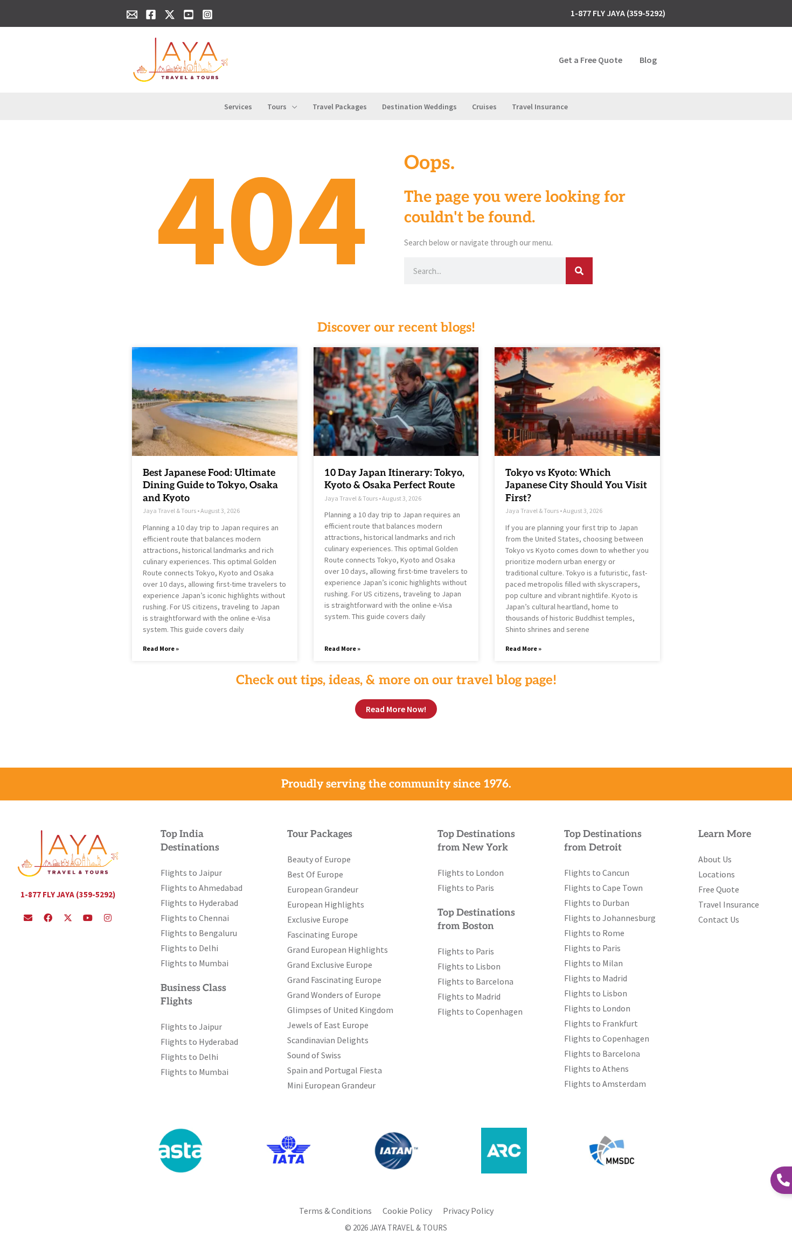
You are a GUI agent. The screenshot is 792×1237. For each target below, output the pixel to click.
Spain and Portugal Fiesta (334, 1070)
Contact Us (718, 919)
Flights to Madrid (469, 996)
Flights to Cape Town (603, 887)
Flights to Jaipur (191, 872)
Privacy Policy (468, 1210)
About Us (715, 859)
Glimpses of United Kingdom (340, 1009)
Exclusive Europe (318, 919)
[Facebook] (150, 14)
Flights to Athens (596, 1068)
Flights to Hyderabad (199, 902)
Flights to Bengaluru (199, 932)
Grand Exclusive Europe (329, 964)
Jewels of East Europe (328, 1025)
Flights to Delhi (189, 948)
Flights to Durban (596, 902)
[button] (292, 106)
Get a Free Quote (590, 59)
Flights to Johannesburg (610, 917)
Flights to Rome (594, 932)
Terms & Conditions (335, 1210)
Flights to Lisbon (469, 966)
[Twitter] (169, 14)
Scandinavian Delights (328, 1040)
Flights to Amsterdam (605, 1083)
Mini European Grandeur (331, 1085)
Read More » (161, 648)
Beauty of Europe (319, 859)
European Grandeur (322, 889)
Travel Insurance (728, 904)
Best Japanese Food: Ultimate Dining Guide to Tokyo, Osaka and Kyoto (210, 485)
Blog (648, 59)
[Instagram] (207, 14)
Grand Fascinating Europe (334, 979)
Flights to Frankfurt (601, 1023)
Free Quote (718, 889)
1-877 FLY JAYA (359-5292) (67, 894)
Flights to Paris (465, 887)
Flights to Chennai (195, 917)
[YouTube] (188, 14)
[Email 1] (132, 14)
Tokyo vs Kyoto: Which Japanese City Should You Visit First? (576, 485)
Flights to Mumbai (194, 963)
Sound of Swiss (314, 1055)
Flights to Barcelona (475, 981)
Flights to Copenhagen (480, 1011)
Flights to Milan (593, 963)
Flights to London (470, 872)
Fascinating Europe (322, 934)
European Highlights (325, 904)
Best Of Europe (315, 874)
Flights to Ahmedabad (201, 887)
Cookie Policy (407, 1210)
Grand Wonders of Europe (334, 994)
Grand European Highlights (337, 949)
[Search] (579, 270)
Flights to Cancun (596, 872)
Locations (716, 874)
